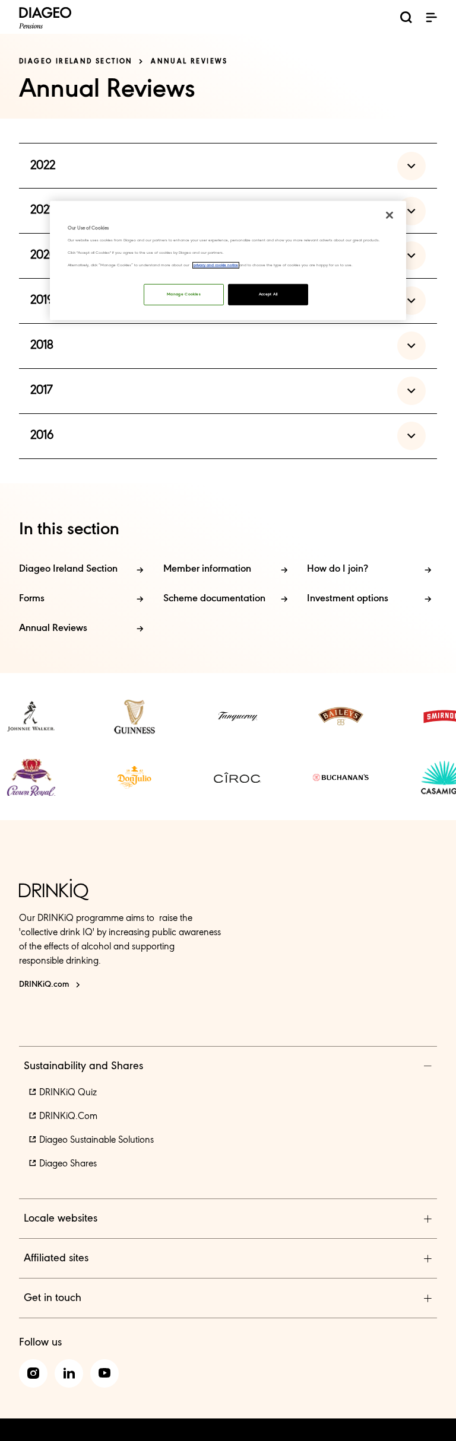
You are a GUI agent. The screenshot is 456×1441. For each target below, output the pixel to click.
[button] (431, 17)
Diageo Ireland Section (76, 61)
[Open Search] (406, 19)
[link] (31, 716)
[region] (228, 260)
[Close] (389, 215)
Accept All (268, 294)
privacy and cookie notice (216, 265)
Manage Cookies (184, 294)
